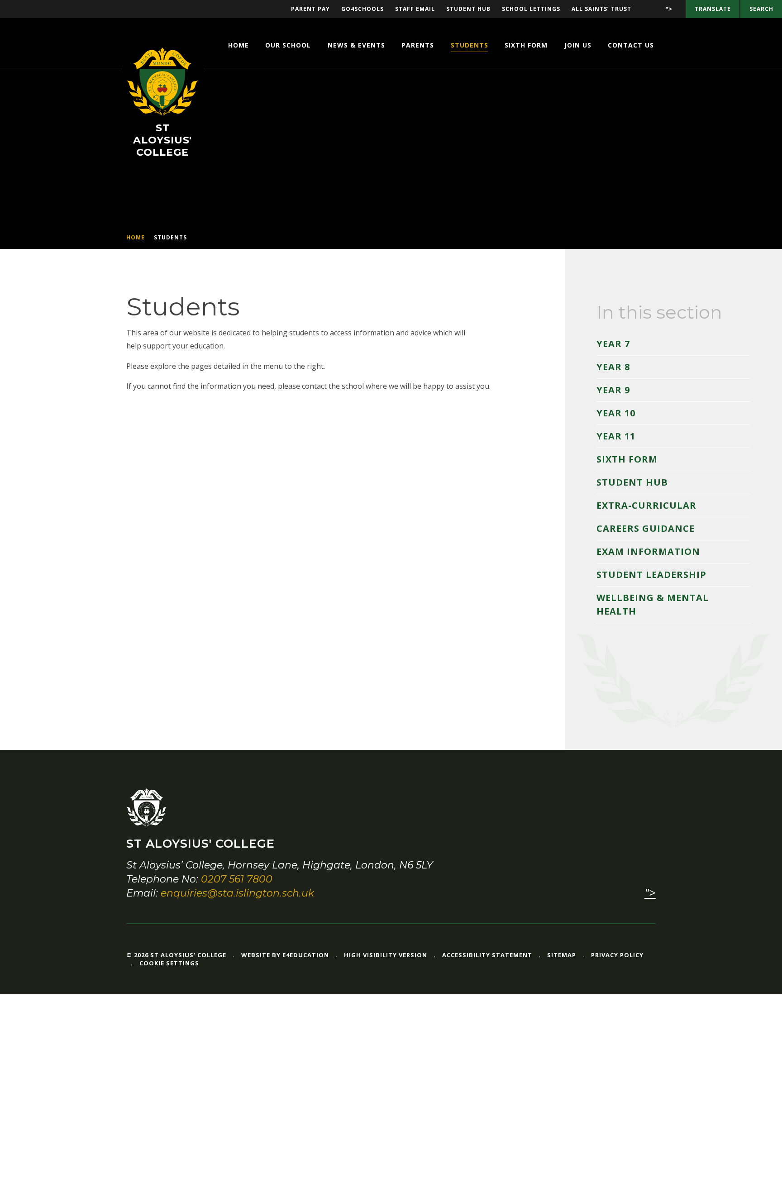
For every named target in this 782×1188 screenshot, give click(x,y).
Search (761, 9)
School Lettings (531, 9)
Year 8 (613, 367)
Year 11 (615, 436)
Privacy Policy (617, 955)
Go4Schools (362, 9)
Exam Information (648, 551)
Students (170, 237)
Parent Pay (310, 9)
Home (135, 237)
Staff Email (415, 9)
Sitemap (561, 955)
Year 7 (613, 344)
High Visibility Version (385, 955)
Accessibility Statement (487, 955)
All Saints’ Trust (601, 9)
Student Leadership (651, 574)
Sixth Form (627, 459)
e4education (305, 955)
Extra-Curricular (646, 505)
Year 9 (613, 390)
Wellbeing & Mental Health (652, 604)
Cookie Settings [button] (169, 963)
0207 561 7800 (236, 879)
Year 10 (615, 413)
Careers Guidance (645, 528)
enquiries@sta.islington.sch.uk (237, 893)
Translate (713, 9)
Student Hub (468, 9)
